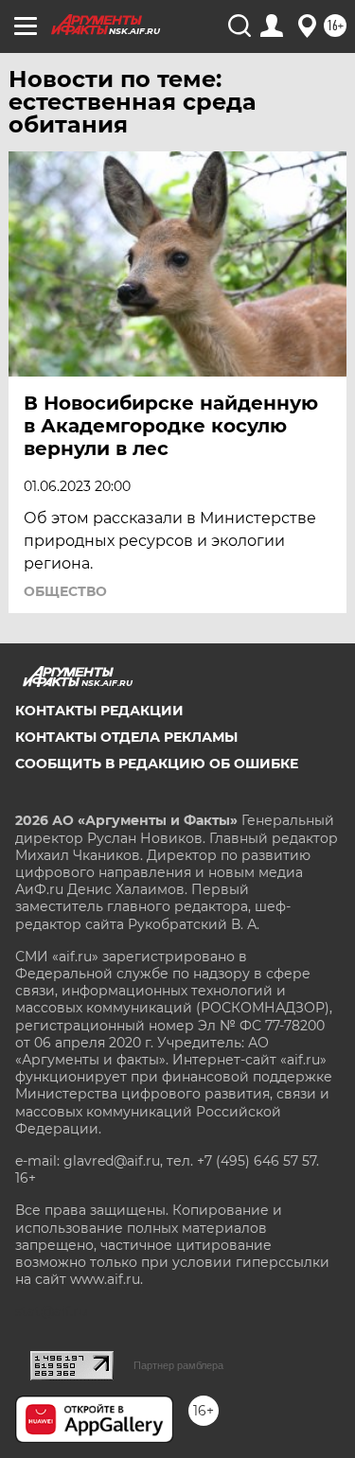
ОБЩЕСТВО (65, 591)
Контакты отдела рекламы (126, 737)
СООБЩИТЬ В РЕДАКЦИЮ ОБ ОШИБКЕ (156, 763)
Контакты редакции (99, 710)
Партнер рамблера (178, 1365)
